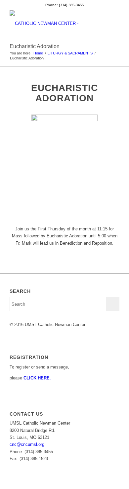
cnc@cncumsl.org (27, 444)
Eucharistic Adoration (35, 46)
